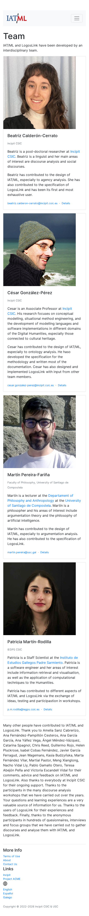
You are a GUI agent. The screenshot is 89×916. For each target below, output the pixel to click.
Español (8, 893)
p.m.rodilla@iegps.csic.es (23, 709)
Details (66, 203)
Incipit (7, 875)
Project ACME (11, 878)
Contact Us (10, 864)
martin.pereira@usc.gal (21, 552)
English (7, 889)
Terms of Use (11, 856)
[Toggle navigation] (77, 18)
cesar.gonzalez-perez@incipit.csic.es (30, 385)
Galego (7, 897)
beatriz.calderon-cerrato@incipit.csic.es (32, 203)
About (7, 860)
